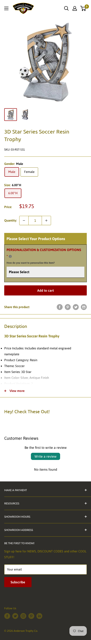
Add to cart (45, 290)
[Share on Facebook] (60, 307)
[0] (83, 8)
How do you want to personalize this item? (31, 262)
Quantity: (10, 220)
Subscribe (18, 582)
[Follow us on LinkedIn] (39, 616)
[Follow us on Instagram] (23, 616)
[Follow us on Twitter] (15, 616)
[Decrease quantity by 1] (23, 220)
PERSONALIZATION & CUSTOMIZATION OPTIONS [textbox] (44, 256)
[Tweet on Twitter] (76, 307)
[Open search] (66, 8)
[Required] (10, 256)
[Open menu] (6, 8)
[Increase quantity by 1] (46, 220)
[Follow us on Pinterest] (31, 616)
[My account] (75, 8)
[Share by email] (84, 307)
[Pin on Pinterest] (68, 307)
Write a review (45, 456)
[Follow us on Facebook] (7, 616)
